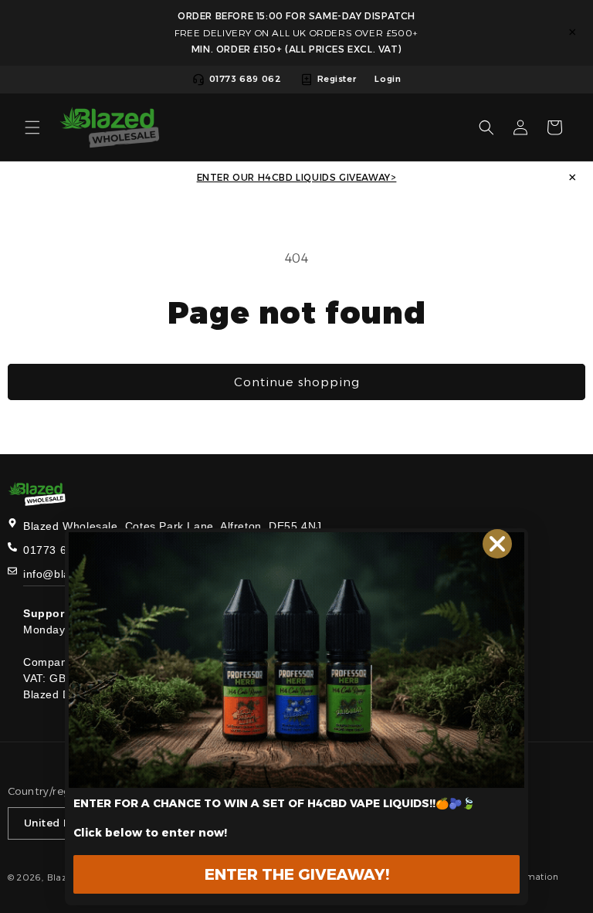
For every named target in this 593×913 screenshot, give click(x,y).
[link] (296, 660)
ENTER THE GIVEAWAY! (297, 874)
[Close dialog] (497, 543)
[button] (32, 127)
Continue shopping (297, 382)
